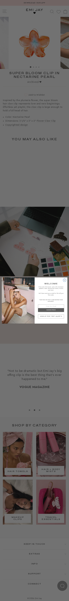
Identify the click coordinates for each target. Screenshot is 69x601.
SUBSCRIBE (50, 310)
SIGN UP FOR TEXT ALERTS (51, 316)
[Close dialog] (64, 280)
